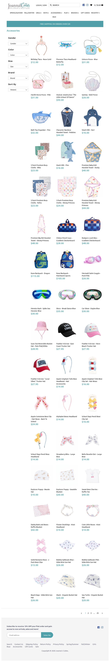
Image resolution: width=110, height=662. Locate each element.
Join (45, 5)
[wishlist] (93, 5)
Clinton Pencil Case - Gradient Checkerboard (65, 239)
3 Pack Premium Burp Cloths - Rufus (39, 201)
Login (38, 5)
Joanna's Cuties (62, 651)
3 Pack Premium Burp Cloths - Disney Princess (65, 201)
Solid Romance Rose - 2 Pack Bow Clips (40, 561)
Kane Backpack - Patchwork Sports (63, 274)
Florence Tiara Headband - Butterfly (66, 60)
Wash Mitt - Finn (62, 165)
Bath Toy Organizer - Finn (40, 130)
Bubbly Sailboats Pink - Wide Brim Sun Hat (91, 561)
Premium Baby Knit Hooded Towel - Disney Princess (91, 202)
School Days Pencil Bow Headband (40, 455)
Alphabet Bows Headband (66, 416)
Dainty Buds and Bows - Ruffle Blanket (40, 525)
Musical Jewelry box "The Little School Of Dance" (66, 96)
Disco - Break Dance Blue (66, 308)
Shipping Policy (32, 644)
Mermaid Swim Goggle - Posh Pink (91, 274)
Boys (8, 646)
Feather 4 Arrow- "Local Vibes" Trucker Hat (40, 380)
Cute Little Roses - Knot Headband (91, 525)
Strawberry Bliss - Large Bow (65, 455)
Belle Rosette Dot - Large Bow (92, 455)
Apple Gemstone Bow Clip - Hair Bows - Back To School (41, 418)
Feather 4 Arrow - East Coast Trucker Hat (65, 344)
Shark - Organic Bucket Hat (66, 595)
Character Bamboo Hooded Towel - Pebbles (66, 131)
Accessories (17, 646)
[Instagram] (87, 4)
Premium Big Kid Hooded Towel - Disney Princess (41, 239)
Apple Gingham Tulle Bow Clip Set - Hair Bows (92, 380)
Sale (37, 646)
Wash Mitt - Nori (88, 130)
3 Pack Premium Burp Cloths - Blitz (39, 166)
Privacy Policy (58, 644)
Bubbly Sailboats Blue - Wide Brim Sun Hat (65, 561)
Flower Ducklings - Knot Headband (65, 525)
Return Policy (45, 644)
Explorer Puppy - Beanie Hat (40, 490)
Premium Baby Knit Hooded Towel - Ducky (90, 166)
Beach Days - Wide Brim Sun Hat (41, 596)
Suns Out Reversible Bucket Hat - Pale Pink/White (41, 344)
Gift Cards (29, 646)
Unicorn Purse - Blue (90, 59)
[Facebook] (84, 4)
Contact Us (18, 644)
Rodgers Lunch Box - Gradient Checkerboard (91, 239)
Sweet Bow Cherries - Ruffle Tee (90, 490)
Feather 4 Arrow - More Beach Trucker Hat (91, 344)
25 (98, 613)
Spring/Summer (72, 644)
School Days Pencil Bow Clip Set (91, 417)
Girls (94, 644)
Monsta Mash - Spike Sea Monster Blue (40, 309)
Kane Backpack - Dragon (40, 273)
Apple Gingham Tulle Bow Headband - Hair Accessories (66, 381)
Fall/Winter (85, 644)
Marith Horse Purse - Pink (41, 95)
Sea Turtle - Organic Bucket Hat (92, 596)
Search (9, 644)
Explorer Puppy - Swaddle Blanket (66, 490)
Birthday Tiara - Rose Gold (41, 59)
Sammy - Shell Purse (90, 95)
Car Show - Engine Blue (91, 308)
